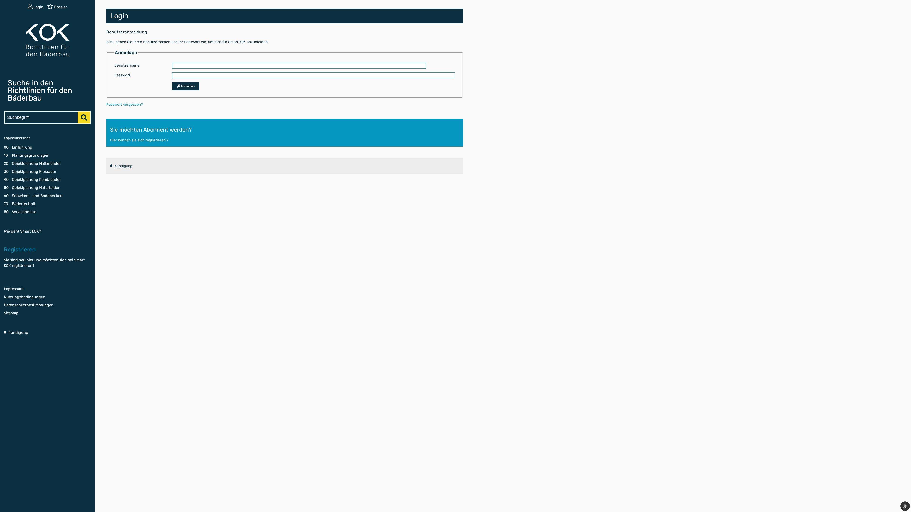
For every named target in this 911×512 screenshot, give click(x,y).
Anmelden (187, 86)
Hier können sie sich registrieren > (139, 140)
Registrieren (20, 249)
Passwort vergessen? (124, 104)
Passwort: (122, 75)
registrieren (22, 265)
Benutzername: (127, 65)
